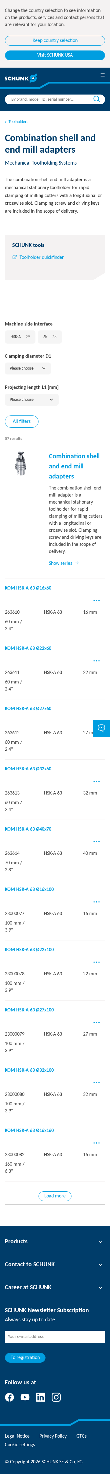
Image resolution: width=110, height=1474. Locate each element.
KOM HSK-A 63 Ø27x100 (29, 1010)
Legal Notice (17, 1436)
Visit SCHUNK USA (55, 55)
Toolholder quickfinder (42, 257)
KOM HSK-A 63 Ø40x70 (28, 829)
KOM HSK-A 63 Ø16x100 (29, 889)
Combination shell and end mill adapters (74, 466)
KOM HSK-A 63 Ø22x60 (28, 648)
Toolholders (18, 122)
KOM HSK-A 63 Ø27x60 (28, 708)
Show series (60, 563)
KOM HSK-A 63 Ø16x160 (29, 1130)
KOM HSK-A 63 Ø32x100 (29, 1070)
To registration (25, 1357)
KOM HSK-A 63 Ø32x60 (28, 769)
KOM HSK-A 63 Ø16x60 (28, 588)
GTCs (81, 1436)
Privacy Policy (53, 1436)
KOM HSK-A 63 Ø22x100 (29, 949)
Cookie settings (20, 1444)
